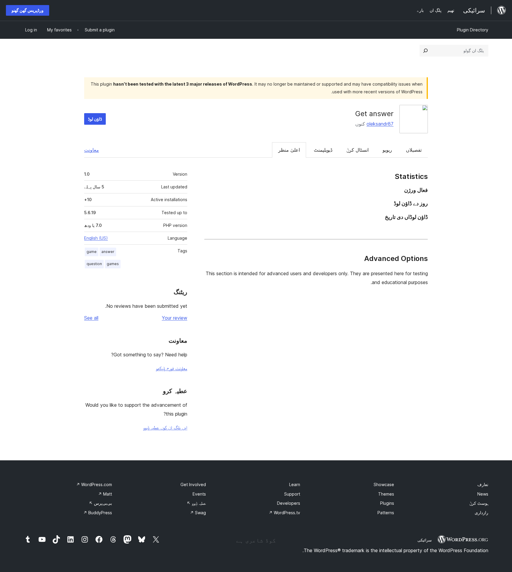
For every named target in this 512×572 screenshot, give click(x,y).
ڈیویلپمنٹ (323, 150)
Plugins (387, 503)
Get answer (374, 113)
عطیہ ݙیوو (196, 503)
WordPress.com (94, 484)
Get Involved (193, 484)
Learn (294, 484)
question (94, 264)
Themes (386, 493)
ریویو (387, 150)
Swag (198, 512)
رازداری (481, 512)
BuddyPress (97, 512)
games (113, 264)
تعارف (482, 484)
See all (91, 318)
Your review (174, 318)
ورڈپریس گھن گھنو (28, 10)
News (482, 493)
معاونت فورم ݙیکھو (171, 368)
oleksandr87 (380, 124)
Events (199, 493)
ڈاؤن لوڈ (95, 118)
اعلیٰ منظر (289, 150)
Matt (105, 493)
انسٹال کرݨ (357, 150)
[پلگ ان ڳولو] (425, 51)
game (92, 251)
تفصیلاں (414, 150)
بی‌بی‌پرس (100, 503)
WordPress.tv (284, 512)
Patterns (385, 512)
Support (292, 493)
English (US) (96, 238)
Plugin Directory (472, 29)
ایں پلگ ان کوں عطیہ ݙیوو (165, 427)
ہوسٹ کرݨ (478, 503)
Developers (288, 503)
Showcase (384, 484)
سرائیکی (424, 540)
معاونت (91, 150)
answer (107, 251)
